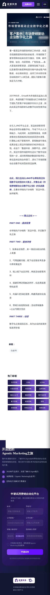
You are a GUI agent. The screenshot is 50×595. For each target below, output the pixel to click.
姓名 (9, 506)
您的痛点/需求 (31, 529)
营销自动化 (28, 408)
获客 (42, 401)
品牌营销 (42, 389)
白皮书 (14, 350)
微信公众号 (14, 395)
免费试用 (28, 4)
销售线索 (42, 408)
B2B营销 (14, 382)
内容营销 (28, 389)
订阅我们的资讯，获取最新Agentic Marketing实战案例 (23, 544)
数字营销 (14, 401)
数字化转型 (42, 395)
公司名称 (30, 518)
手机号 (29, 506)
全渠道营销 (14, 389)
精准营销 (28, 401)
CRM (28, 382)
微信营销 (28, 395)
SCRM (42, 382)
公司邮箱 (11, 518)
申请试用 (25, 552)
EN (45, 4)
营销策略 (14, 408)
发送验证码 (20, 536)
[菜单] (38, 4)
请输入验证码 (12, 529)
